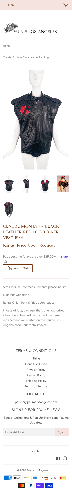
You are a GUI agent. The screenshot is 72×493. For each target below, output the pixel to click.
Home (6, 45)
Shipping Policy (36, 381)
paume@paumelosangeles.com (36, 402)
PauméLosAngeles (37, 470)
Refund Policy (36, 375)
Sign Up (62, 432)
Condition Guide (36, 364)
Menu (11, 5)
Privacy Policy (36, 370)
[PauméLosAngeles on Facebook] (58, 459)
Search (35, 451)
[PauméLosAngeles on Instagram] (65, 459)
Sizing (36, 358)
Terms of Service (36, 386)
